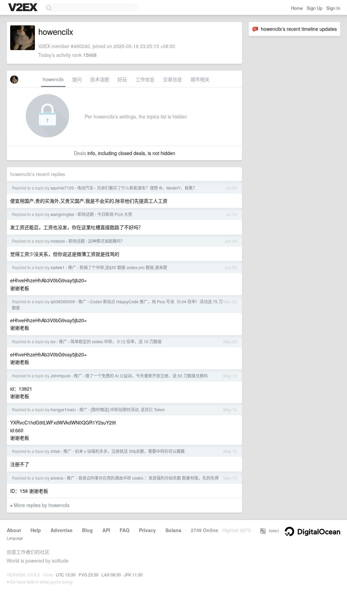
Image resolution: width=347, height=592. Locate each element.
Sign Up (314, 8)
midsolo (57, 241)
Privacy (147, 530)
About (14, 530)
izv (53, 341)
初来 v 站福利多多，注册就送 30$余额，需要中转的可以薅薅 (130, 451)
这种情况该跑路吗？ (106, 241)
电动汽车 (85, 188)
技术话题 (99, 79)
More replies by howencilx (41, 505)
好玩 (122, 79)
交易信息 (172, 79)
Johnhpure (60, 375)
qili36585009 (62, 301)
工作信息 (145, 79)
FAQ (124, 530)
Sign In (333, 8)
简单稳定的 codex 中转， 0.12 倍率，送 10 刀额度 (116, 341)
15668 (90, 54)
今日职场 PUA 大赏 (114, 214)
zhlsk (55, 451)
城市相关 (199, 79)
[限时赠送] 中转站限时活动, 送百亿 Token (128, 409)
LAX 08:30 (111, 574)
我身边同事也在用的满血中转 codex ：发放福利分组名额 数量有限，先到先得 (148, 478)
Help (35, 530)
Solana (173, 530)
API (106, 530)
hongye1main (63, 409)
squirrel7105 (62, 188)
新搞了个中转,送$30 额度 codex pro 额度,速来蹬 (123, 267)
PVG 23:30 (89, 574)
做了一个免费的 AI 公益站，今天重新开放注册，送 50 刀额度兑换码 (146, 375)
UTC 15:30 (66, 574)
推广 (72, 267)
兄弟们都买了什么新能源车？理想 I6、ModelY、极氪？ (147, 188)
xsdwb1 (57, 267)
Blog (87, 530)
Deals (80, 153)
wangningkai (62, 214)
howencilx (53, 79)
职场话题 (86, 214)
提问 (77, 79)
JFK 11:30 (133, 574)
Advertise (61, 530)
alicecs (56, 478)
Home (297, 8)
